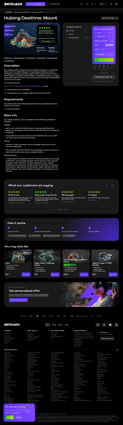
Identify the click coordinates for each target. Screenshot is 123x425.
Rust (75, 390)
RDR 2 (75, 386)
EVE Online (7, 368)
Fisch (5, 369)
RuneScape (7, 390)
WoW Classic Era (102, 398)
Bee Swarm (54, 356)
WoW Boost (77, 398)
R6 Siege (6, 386)
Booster (29, 333)
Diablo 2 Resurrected (57, 362)
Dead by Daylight (32, 361)
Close (18, 417)
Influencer (30, 339)
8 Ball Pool (7, 352)
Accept (9, 417)
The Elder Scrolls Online (57, 393)
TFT (28, 393)
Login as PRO (54, 333)
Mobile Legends (78, 378)
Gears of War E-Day (32, 371)
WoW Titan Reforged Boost (105, 400)
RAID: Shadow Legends (33, 386)
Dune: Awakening (102, 364)
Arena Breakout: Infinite (104, 354)
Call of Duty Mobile (103, 357)
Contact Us (7, 336)
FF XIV (99, 368)
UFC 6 (75, 395)
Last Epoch (7, 376)
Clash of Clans (8, 359)
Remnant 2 (7, 388)
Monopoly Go (7, 380)
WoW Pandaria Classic (33, 400)
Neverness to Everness (10, 381)
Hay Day (100, 373)
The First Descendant (104, 393)
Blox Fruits (7, 357)
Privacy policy (78, 341)
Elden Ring (30, 366)
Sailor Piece (101, 390)
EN (101, 4)
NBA (99, 380)
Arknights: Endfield (9, 356)
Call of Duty (77, 357)
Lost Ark (53, 376)
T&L (5, 393)
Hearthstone (7, 374)
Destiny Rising (31, 362)
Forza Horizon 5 (78, 369)
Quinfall (100, 385)
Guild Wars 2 (77, 373)
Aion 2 (99, 352)
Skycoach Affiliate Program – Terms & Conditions (84, 338)
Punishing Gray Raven (80, 385)
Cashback (7, 341)
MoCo (99, 378)
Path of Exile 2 (78, 383)
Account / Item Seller (33, 336)
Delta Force (101, 361)
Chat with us (106, 338)
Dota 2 (53, 364)
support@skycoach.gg (106, 334)
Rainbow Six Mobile (56, 386)
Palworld (29, 383)
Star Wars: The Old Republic (58, 391)
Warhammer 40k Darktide (34, 397)
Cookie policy (78, 343)
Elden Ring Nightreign (56, 366)
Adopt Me (77, 352)
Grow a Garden (102, 371)
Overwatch (101, 381)
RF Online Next (31, 388)
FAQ (52, 338)
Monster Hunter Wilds (33, 380)
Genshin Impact (55, 371)
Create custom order (18, 300)
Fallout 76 (30, 368)
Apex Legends (55, 354)
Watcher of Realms (103, 397)
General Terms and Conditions (82, 333)
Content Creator (32, 338)
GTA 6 (52, 373)
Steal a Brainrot (78, 391)
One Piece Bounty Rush (80, 381)
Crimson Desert (78, 359)
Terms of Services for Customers (83, 336)
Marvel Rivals (7, 378)
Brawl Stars (54, 357)
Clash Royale (31, 359)
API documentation (9, 338)
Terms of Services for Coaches (83, 334)
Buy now (26, 274)
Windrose (30, 398)
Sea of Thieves (8, 391)
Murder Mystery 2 (79, 380)
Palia (5, 383)
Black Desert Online (79, 356)
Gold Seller (30, 334)
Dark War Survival (9, 361)
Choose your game (34, 4)
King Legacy (101, 374)
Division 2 (6, 364)
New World (30, 381)
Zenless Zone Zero (32, 402)
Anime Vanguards (32, 354)
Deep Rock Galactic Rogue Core (83, 361)
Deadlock (53, 361)
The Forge (7, 395)
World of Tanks (55, 398)
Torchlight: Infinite (56, 395)
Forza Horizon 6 (102, 369)
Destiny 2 (7, 362)
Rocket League (102, 388)
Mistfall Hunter (55, 378)
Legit (5, 343)
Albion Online (7, 354)
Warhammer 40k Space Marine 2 (60, 397)
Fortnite (53, 369)
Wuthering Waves (9, 402)
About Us (6, 333)
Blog (5, 334)
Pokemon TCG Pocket (10, 385)
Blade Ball (100, 356)
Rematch (100, 386)
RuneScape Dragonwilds (34, 390)
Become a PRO (8, 339)
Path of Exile (54, 383)
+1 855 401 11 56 (104, 332)
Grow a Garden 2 (9, 373)
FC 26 (52, 368)
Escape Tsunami (102, 366)
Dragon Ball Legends (80, 364)
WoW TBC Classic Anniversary (82, 400)
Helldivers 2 (30, 374)
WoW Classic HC (8, 400)
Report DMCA (78, 344)
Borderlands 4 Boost (33, 357)
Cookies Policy (16, 413)
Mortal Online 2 (55, 380)
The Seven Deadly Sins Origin (35, 395)
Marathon (100, 376)
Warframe (7, 397)
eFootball (7, 366)
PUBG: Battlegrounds (57, 385)
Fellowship (77, 368)
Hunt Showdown (78, 374)
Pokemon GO (101, 383)
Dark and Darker (102, 359)
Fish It (29, 369)
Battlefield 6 (31, 356)
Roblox (53, 388)
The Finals (77, 393)
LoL (28, 376)
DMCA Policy (77, 346)
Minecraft (30, 378)
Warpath (76, 397)
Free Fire (6, 371)
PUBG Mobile (30, 385)
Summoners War (102, 391)
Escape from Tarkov (79, 366)
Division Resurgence (33, 364)
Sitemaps (53, 334)
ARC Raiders (77, 354)
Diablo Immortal (102, 362)
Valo (99, 395)
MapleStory (77, 376)
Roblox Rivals (77, 388)
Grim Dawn (77, 371)
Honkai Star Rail (55, 374)
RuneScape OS (55, 390)
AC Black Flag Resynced (57, 352)
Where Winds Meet (9, 398)
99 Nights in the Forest (33, 352)
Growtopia (30, 373)
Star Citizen (30, 391)
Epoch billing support (56, 336)
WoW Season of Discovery (58, 400)
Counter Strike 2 (55, 359)
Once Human (54, 381)
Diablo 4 (76, 362)
